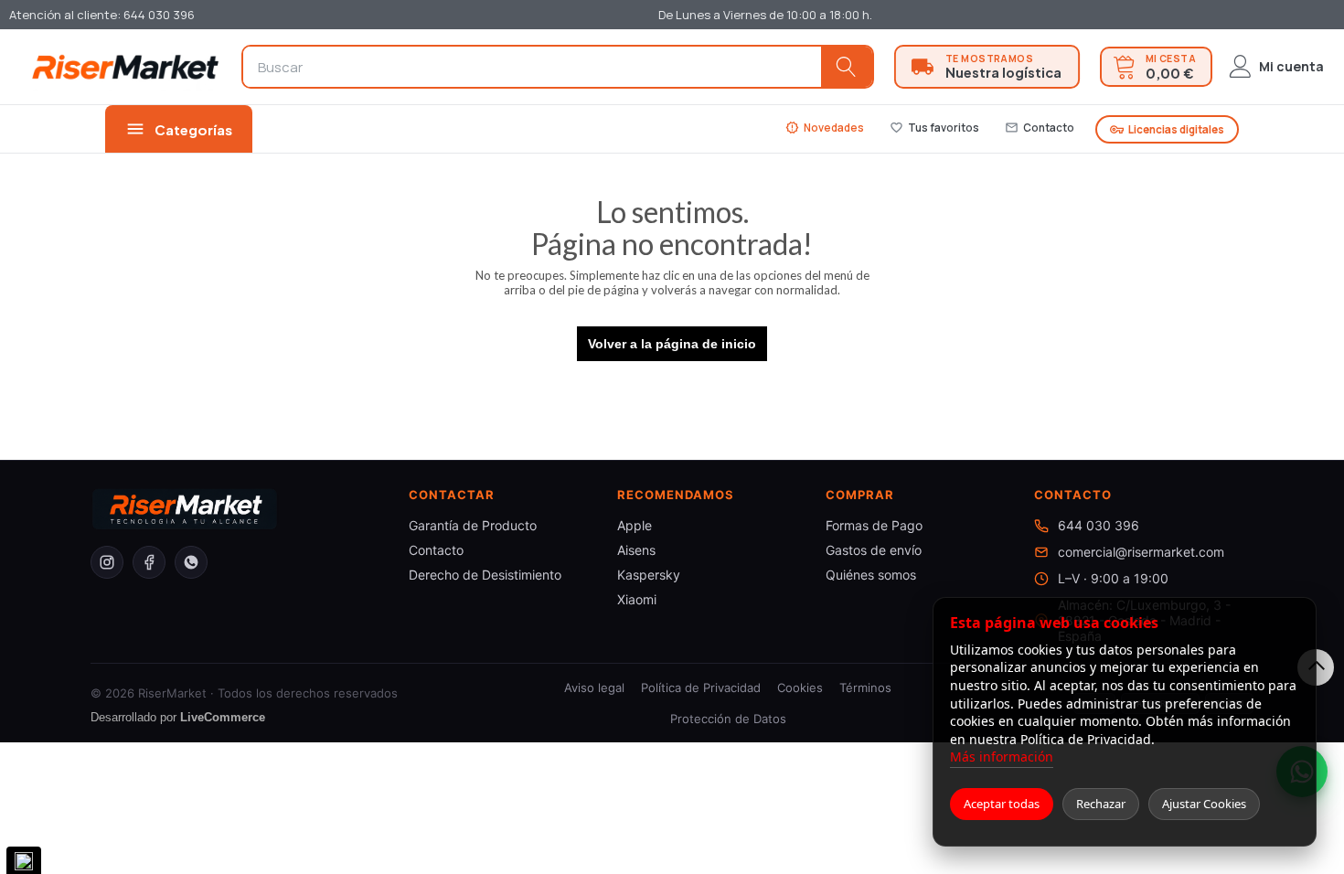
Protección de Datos (728, 718)
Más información (1001, 756)
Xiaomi (636, 599)
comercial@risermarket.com (1141, 552)
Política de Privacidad (701, 687)
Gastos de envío (874, 550)
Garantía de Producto (473, 525)
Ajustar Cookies (1204, 803)
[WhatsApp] (191, 562)
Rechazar (1100, 803)
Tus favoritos (934, 127)
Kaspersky (648, 574)
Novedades (824, 127)
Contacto (1039, 127)
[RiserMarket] (125, 66)
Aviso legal (594, 687)
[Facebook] (149, 562)
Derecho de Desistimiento (485, 574)
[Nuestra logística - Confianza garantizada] (987, 67)
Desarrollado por (178, 717)
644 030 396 (1098, 525)
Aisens (636, 550)
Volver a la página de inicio (672, 343)
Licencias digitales (1167, 129)
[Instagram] (107, 562)
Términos (865, 687)
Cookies (800, 687)
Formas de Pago (874, 525)
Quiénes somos (871, 574)
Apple (634, 525)
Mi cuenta (1291, 66)
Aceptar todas (1002, 803)
